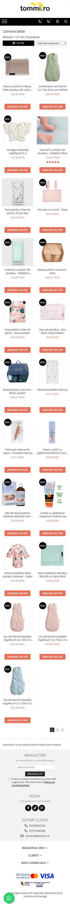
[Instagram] (42, 808)
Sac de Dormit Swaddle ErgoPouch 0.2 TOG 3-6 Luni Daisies (17, 638)
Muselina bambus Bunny (53, 389)
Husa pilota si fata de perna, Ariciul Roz (17, 211)
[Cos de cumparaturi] (57, 21)
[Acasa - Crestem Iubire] (35, 9)
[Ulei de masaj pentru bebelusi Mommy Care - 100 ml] (17, 493)
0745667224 (37, 825)
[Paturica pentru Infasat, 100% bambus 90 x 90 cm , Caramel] (17, 67)
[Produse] (5, 22)
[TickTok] (35, 808)
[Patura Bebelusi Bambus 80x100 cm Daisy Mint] (52, 555)
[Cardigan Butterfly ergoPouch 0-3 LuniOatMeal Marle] (17, 130)
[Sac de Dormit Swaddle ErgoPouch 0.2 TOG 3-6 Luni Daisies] (17, 617)
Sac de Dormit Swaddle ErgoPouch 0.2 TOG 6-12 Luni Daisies (52, 638)
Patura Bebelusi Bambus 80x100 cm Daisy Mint (52, 574)
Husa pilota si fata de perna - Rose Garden (17, 331)
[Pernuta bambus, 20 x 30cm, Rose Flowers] (52, 312)
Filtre (19, 43)
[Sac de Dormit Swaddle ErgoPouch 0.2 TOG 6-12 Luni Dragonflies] (17, 680)
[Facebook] (28, 808)
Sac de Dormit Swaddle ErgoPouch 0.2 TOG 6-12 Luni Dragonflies (17, 701)
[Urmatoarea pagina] (62, 730)
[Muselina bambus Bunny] (52, 372)
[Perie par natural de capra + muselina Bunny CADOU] (17, 432)
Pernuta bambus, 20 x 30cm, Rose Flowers (52, 331)
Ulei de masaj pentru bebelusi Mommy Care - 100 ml (17, 514)
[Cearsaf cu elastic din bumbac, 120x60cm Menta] (17, 252)
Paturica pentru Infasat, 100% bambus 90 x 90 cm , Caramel (17, 88)
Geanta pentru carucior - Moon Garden (17, 391)
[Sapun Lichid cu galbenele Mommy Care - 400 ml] (52, 432)
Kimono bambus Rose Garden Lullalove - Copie (17, 574)
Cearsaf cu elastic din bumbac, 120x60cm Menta (18, 271)
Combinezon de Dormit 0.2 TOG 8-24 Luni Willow (52, 88)
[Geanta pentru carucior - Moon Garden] (17, 372)
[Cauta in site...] (66, 21)
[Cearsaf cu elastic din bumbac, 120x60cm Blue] (52, 130)
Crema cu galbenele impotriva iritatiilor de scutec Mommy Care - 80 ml (52, 514)
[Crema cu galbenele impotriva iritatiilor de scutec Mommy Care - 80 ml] (52, 493)
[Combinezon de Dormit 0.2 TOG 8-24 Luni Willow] (52, 67)
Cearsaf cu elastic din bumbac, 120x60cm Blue (52, 151)
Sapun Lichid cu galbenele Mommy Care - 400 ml (53, 451)
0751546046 (37, 831)
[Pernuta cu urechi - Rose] (52, 192)
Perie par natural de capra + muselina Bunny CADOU (17, 451)
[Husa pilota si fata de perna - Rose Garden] (17, 312)
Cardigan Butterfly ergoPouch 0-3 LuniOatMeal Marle (17, 151)
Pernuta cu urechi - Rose (52, 209)
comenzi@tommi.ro (37, 836)
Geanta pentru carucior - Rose (52, 271)
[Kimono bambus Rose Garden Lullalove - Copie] (17, 555)
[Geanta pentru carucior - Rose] (52, 252)
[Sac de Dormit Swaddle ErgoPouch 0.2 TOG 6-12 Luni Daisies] (52, 617)
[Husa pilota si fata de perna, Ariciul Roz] (17, 192)
